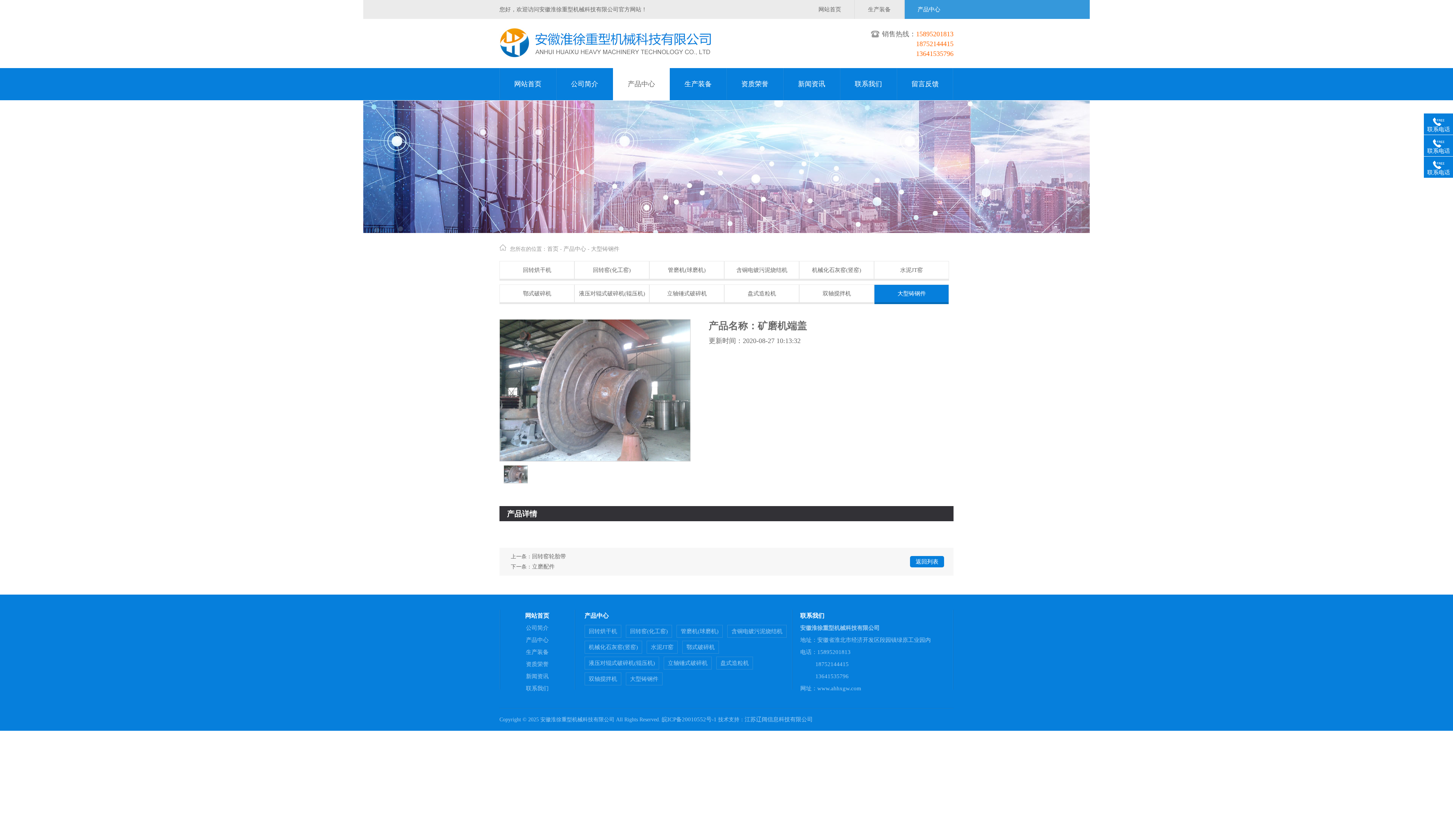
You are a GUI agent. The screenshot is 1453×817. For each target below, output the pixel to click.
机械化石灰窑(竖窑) (836, 270)
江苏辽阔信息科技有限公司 (779, 719)
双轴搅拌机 (837, 293)
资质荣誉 (755, 84)
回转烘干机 (537, 270)
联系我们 (868, 84)
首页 (552, 249)
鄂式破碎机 (537, 293)
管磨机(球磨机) (687, 270)
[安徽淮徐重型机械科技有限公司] (605, 56)
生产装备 (879, 9)
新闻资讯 (811, 84)
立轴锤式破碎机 (687, 293)
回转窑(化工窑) (612, 270)
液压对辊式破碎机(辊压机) (612, 293)
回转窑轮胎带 (549, 556)
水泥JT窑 (911, 270)
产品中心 (929, 9)
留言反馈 (925, 84)
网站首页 (829, 9)
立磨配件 (543, 567)
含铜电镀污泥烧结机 (761, 270)
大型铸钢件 (605, 249)
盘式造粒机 (762, 293)
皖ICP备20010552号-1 (689, 719)
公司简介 (584, 84)
